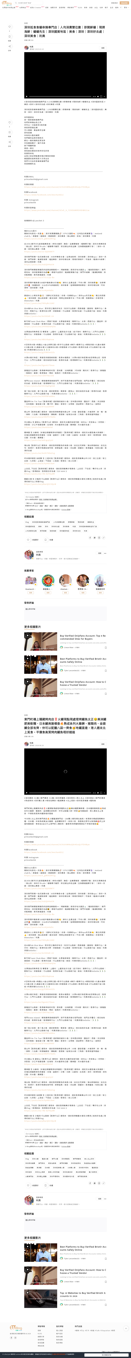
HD (104, 96)
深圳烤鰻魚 (65, 1159)
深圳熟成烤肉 (76, 1163)
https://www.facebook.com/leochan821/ (44, 194)
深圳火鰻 (35, 1159)
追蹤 (102, 48)
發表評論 (30, 609)
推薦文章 (53, 7)
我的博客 (59, 1343)
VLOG (80, 7)
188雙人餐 (71, 1167)
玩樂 (101, 7)
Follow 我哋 (65, 510)
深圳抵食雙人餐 (58, 1167)
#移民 (113, 1330)
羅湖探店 (95, 1167)
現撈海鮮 (81, 522)
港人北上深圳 (89, 1159)
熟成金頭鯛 (29, 1167)
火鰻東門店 (29, 1176)
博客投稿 (41, 1346)
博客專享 (70, 7)
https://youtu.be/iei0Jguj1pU (38, 440)
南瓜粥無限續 (81, 1172)
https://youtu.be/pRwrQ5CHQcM (40, 484)
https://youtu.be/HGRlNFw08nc (39, 396)
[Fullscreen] (101, 97)
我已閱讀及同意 (106, 1355)
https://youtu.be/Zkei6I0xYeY (38, 427)
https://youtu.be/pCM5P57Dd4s (40, 417)
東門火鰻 (55, 1159)
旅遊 (91, 7)
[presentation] (24, 581)
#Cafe (97, 1330)
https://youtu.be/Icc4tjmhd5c (39, 290)
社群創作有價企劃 (8, 7)
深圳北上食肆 (40, 1172)
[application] (65, 75)
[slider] (60, 96)
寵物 (116, 7)
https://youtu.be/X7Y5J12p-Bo (39, 277)
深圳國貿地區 (30, 526)
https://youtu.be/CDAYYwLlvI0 (39, 375)
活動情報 (71, 506)
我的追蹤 (59, 1339)
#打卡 (87, 1330)
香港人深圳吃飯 (54, 1172)
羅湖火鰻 (45, 1159)
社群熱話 (22, 7)
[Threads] (9, 158)
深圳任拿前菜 (68, 1172)
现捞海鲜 (53, 531)
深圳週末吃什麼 (68, 1176)
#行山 (82, 1330)
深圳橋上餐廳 (42, 1176)
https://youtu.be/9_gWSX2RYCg (40, 238)
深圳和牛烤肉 (84, 1167)
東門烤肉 (41, 1163)
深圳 (46, 526)
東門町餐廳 (64, 1163)
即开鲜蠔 (43, 531)
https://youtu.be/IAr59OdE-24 (39, 316)
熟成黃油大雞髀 (89, 1163)
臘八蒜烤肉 (93, 1172)
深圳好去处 (77, 531)
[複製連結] (9, 163)
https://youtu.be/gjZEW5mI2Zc (39, 352)
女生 (96, 7)
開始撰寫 (124, 3)
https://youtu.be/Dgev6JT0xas (39, 365)
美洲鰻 (39, 1167)
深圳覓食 (28, 1172)
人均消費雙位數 (59, 522)
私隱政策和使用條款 (58, 1354)
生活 (111, 7)
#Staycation (105, 1330)
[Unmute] (98, 97)
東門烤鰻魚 (77, 1159)
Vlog (27, 522)
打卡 (36, 506)
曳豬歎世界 (100, 589)
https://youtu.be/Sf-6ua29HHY (39, 406)
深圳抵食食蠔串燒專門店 (41, 522)
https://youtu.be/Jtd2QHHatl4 (39, 264)
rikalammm (65, 589)
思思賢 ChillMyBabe (83, 589)
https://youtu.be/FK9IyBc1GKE (39, 303)
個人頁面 (59, 1330)
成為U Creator (35, 7)
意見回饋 (41, 1343)
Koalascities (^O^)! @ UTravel (31, 589)
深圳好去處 (55, 526)
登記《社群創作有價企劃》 (48, 499)
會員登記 (114, 3)
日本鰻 (47, 1167)
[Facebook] (9, 147)
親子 (106, 7)
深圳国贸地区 (64, 531)
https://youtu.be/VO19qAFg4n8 (39, 386)
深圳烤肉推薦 (30, 1163)
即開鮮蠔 (71, 522)
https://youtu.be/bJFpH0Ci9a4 (39, 463)
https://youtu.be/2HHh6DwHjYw (40, 326)
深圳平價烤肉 (55, 1176)
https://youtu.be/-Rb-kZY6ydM (39, 473)
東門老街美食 (82, 1176)
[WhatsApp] (9, 152)
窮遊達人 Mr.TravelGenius (48, 589)
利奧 (31, 46)
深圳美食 (66, 526)
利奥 (85, 531)
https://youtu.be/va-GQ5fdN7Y (39, 251)
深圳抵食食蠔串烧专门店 (88, 526)
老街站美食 (52, 1163)
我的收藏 (59, 1336)
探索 (47, 7)
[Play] (27, 97)
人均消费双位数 (31, 531)
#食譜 (92, 1330)
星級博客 (62, 7)
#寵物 (77, 1330)
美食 (85, 7)
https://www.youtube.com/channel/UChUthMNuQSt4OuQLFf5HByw (57, 187)
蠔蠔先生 (91, 522)
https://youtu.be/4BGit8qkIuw (39, 339)
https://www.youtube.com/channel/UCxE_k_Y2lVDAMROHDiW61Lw (56, 210)
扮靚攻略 (63, 506)
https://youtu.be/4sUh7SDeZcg (39, 453)
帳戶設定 (59, 1333)
